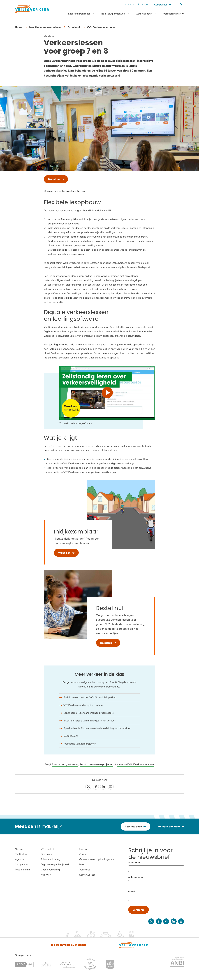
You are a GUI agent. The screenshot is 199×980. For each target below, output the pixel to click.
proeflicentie (73, 191)
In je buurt (144, 4)
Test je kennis (22, 869)
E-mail (132, 891)
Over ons (84, 849)
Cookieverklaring (50, 869)
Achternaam (135, 877)
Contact (83, 854)
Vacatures (84, 869)
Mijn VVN (46, 875)
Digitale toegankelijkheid (55, 864)
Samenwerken (87, 875)
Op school (74, 27)
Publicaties (21, 854)
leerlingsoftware (58, 344)
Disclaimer (47, 854)
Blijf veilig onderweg (113, 13)
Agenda (129, 4)
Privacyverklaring (50, 859)
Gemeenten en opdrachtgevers (96, 859)
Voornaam (134, 862)
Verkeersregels (172, 13)
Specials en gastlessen (65, 764)
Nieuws (19, 849)
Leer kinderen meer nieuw (45, 27)
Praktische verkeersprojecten (96, 764)
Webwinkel (47, 849)
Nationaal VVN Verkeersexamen (135, 764)
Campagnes (160, 4)
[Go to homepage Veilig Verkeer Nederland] (32, 9)
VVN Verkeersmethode (101, 27)
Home (18, 27)
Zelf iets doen (144, 13)
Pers (81, 864)
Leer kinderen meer (79, 13)
